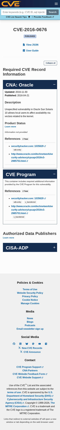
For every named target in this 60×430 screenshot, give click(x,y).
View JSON (32, 45)
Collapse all (50, 63)
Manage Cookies (30, 303)
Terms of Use (30, 289)
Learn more (10, 126)
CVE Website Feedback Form (29, 374)
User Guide (32, 50)
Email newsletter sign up (30, 329)
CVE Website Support (29, 377)
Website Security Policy (30, 293)
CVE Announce (32, 352)
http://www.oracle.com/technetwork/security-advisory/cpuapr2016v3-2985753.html (32, 157)
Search (53, 12)
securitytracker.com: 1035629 (27, 146)
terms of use (14, 392)
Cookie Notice (30, 300)
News (30, 318)
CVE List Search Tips (16, 17)
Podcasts (30, 325)
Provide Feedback (43, 17)
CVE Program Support (29, 367)
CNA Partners (30, 370)
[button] (56, 4)
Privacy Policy (30, 296)
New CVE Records (31, 348)
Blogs (30, 322)
